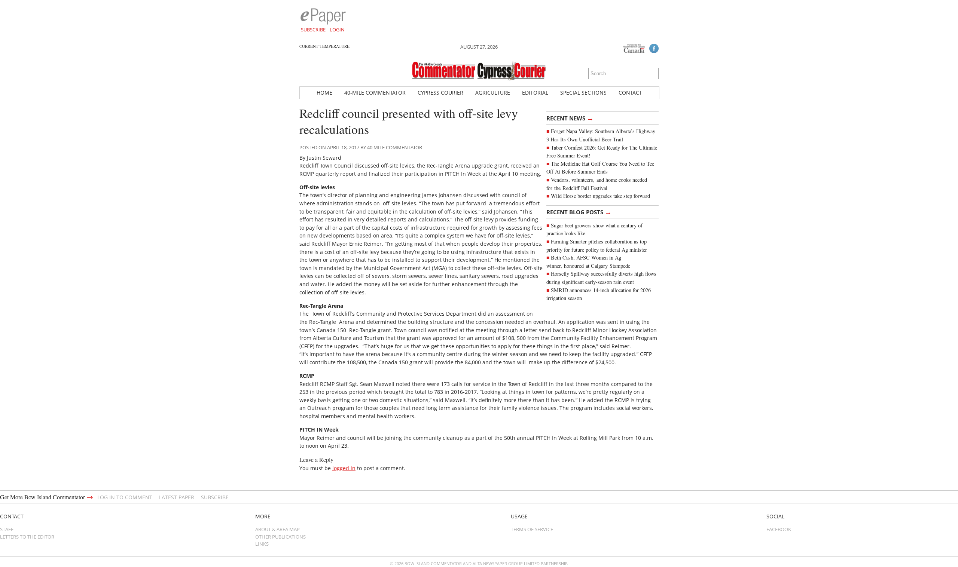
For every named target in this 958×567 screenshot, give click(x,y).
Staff (6, 529)
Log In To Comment (124, 497)
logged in (344, 468)
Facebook (778, 529)
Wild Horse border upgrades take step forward (600, 195)
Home (324, 92)
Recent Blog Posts (578, 211)
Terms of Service (532, 529)
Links (262, 543)
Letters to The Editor (27, 536)
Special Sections (583, 92)
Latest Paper (176, 497)
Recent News (570, 117)
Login (337, 29)
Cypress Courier (440, 92)
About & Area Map (277, 529)
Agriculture (492, 92)
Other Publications (280, 536)
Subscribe (313, 29)
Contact (630, 92)
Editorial (535, 92)
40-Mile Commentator (375, 92)
